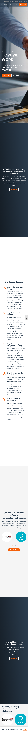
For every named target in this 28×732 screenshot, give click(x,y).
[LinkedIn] (24, 1)
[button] (10, 4)
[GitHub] (26, 1)
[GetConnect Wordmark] (4, 4)
